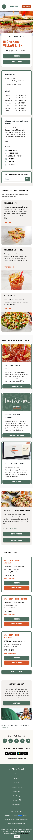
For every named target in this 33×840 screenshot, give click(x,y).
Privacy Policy (19, 811)
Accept (17, 836)
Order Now (16, 583)
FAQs (16, 774)
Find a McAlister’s (16, 787)
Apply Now (16, 703)
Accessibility (9, 819)
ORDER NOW (16, 56)
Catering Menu (16, 540)
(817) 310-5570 (9, 650)
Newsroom (16, 791)
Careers (16, 778)
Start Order (8, 222)
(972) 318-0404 (14, 529)
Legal (11, 811)
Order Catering (16, 534)
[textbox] (16, 758)
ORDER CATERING (16, 61)
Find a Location (16, 672)
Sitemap (25, 815)
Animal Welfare (21, 819)
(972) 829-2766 (9, 575)
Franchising (16, 796)
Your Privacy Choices (11, 815)
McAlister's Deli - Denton (15, 599)
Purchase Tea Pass (16, 386)
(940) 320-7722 (9, 611)
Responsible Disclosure (15, 823)
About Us (16, 783)
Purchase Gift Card (16, 435)
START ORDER (26, 6)
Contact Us (15, 805)
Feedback (15, 800)
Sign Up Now (16, 482)
